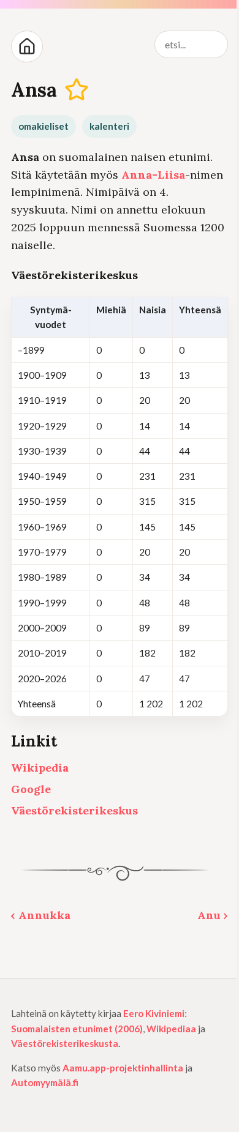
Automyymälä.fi (44, 1082)
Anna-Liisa (153, 175)
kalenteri (109, 126)
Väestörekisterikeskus (74, 810)
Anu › (212, 915)
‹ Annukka (40, 915)
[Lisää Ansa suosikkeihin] (76, 90)
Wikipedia (40, 768)
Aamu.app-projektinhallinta (123, 1067)
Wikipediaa (171, 1028)
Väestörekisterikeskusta (64, 1043)
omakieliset (43, 126)
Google (31, 789)
